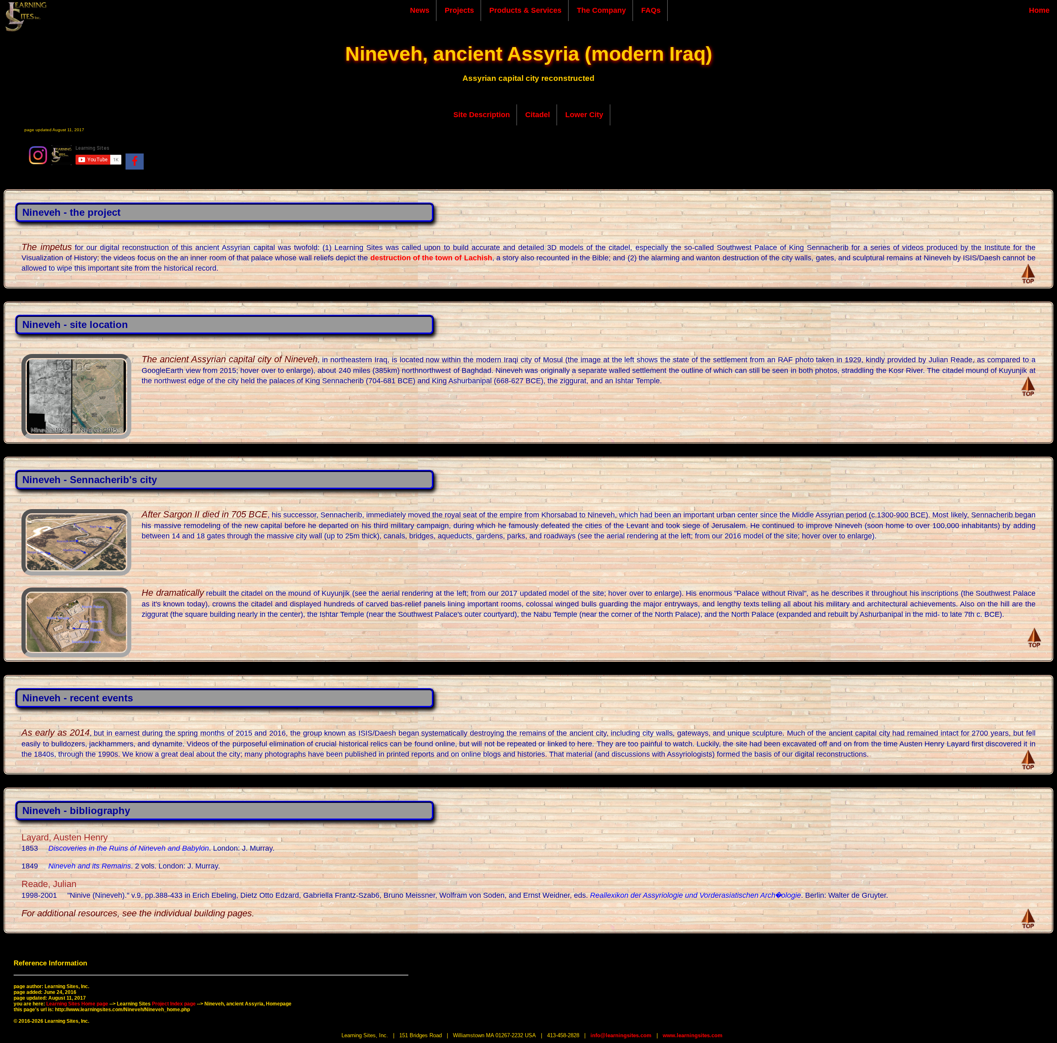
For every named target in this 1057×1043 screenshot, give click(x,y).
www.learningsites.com (693, 1035)
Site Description (481, 115)
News (419, 10)
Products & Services (525, 10)
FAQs (651, 10)
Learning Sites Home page (77, 1004)
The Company (601, 10)
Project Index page (174, 1004)
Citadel (537, 115)
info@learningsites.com (621, 1035)
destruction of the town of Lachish (431, 258)
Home (1039, 10)
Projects (459, 10)
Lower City (584, 115)
